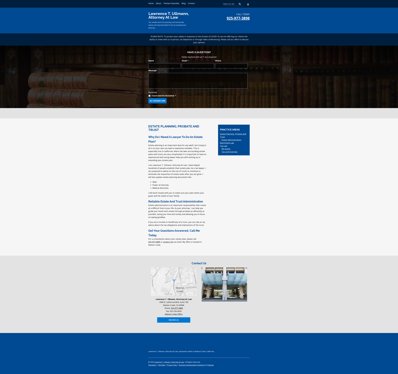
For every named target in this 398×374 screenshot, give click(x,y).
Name (151, 60)
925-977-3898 (238, 18)
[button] (396, 359)
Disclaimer (152, 92)
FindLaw (210, 365)
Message (152, 70)
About (158, 3)
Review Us (174, 320)
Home (151, 3)
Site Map (161, 365)
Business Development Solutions (192, 365)
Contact (191, 3)
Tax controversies (229, 152)
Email (185, 60)
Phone (218, 60)
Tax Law (223, 146)
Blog (184, 3)
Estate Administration (231, 140)
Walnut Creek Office (174, 314)
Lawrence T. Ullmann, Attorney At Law (169, 362)
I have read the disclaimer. (163, 96)
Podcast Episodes (171, 3)
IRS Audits (225, 149)
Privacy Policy (172, 365)
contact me (168, 242)
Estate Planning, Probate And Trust (233, 135)
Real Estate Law (227, 143)
